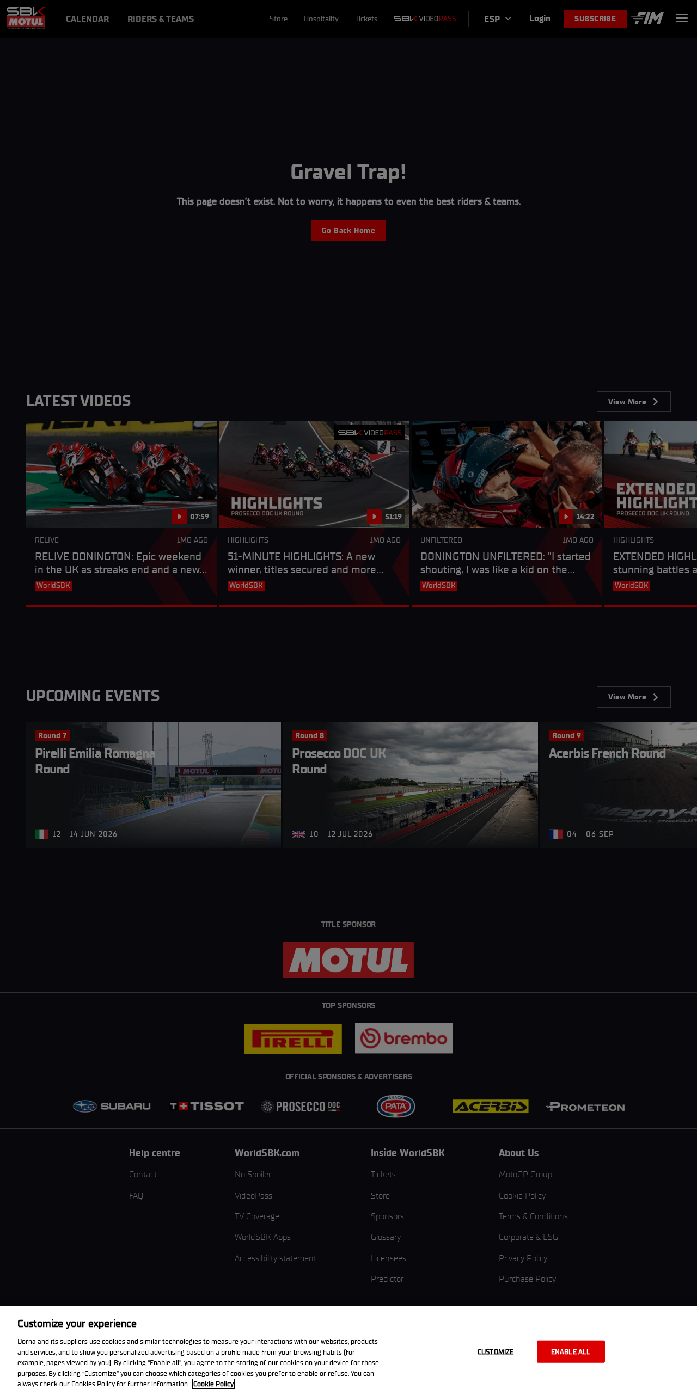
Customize (495, 1351)
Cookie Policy (213, 1384)
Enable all (570, 1351)
